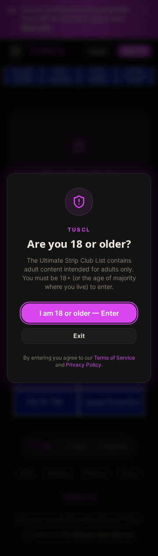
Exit (79, 335)
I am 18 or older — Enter (79, 313)
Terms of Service (114, 357)
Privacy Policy (83, 364)
